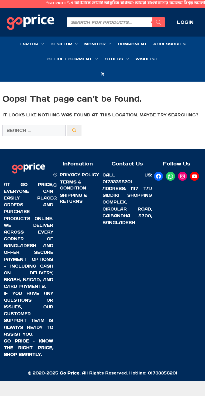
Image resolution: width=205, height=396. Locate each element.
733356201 (164, 372)
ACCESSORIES (169, 44)
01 (150, 372)
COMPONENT (132, 44)
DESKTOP (61, 44)
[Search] (74, 130)
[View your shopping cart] (103, 74)
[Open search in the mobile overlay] (116, 22)
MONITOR (95, 44)
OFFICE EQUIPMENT (69, 59)
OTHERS (113, 59)
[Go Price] (28, 174)
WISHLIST (147, 59)
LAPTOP (29, 44)
